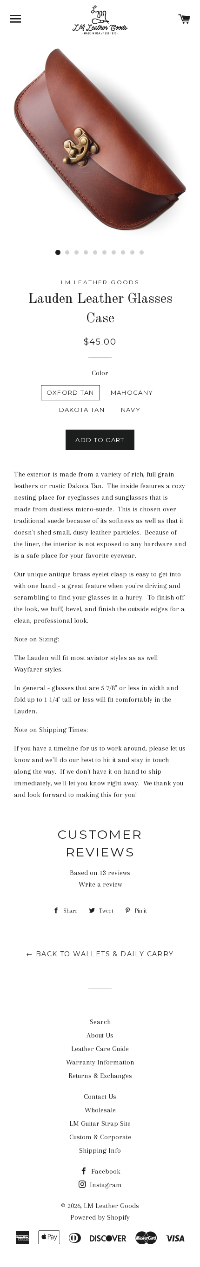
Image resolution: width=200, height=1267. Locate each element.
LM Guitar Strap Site (100, 1123)
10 (142, 252)
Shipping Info (100, 1150)
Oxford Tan (70, 392)
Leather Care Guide (100, 1049)
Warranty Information (100, 1062)
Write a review (100, 884)
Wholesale (100, 1110)
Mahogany (132, 392)
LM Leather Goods (111, 1206)
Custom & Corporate (100, 1137)
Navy (130, 409)
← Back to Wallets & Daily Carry (99, 954)
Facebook (104, 1171)
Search (100, 1022)
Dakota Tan (82, 409)
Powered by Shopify (100, 1217)
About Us (100, 1035)
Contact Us (100, 1096)
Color (100, 373)
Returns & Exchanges (100, 1075)
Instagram (105, 1185)
